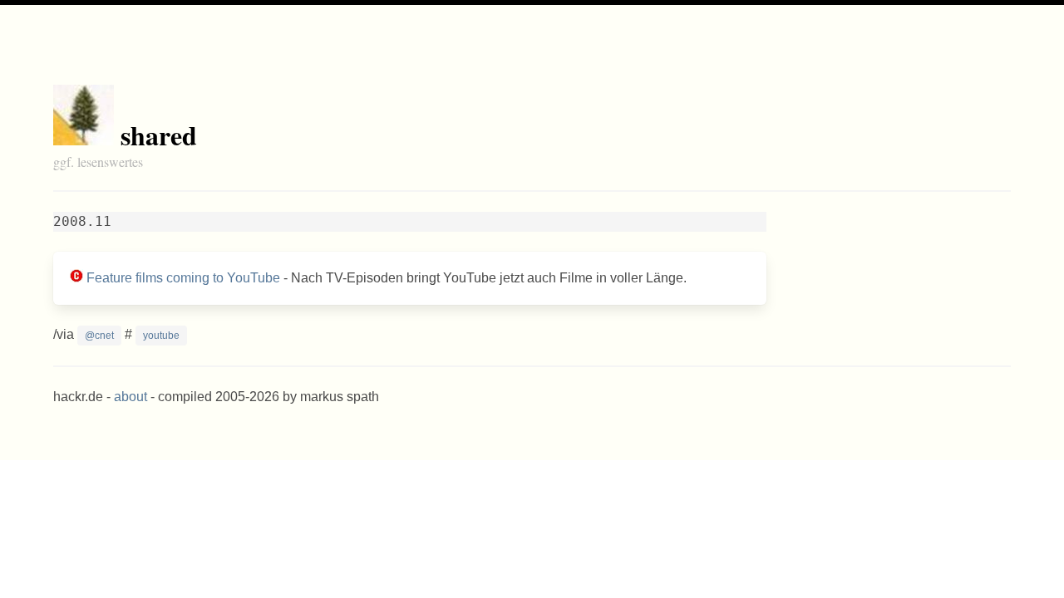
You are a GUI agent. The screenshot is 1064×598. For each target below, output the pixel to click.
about (130, 397)
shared (159, 134)
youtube (161, 335)
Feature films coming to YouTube (183, 278)
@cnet (99, 335)
